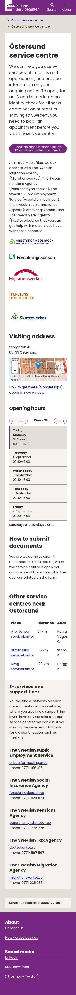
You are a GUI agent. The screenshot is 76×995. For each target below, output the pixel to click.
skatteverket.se (23, 847)
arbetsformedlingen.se (29, 762)
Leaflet (13, 376)
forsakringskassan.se (27, 792)
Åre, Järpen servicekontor (22, 634)
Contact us (14, 928)
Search (52, 9)
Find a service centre (27, 20)
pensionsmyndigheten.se (30, 822)
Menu (66, 9)
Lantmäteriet (28, 376)
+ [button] (15, 364)
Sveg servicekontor (22, 666)
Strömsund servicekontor (22, 653)
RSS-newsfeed (17, 967)
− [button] (15, 370)
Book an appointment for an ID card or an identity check (41, 149)
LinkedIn (11, 957)
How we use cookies (21, 937)
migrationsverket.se (26, 877)
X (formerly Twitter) (22, 976)
